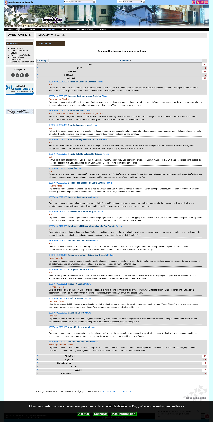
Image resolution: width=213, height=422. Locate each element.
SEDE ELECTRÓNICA (85, 29)
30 (124, 391)
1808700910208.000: (120, 245)
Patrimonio (60, 35)
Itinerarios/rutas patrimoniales (17, 58)
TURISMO (103, 29)
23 (117, 391)
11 (108, 391)
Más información (123, 413)
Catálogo (14, 53)
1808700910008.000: (122, 143)
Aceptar (84, 413)
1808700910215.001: (121, 288)
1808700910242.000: (123, 346)
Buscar (67, 1)
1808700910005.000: (125, 100)
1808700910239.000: (123, 331)
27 (120, 391)
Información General (19, 51)
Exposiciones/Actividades (21, 55)
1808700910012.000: (125, 172)
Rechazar (100, 413)
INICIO (10, 29)
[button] (143, 2)
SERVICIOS (65, 29)
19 (114, 391)
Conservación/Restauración (22, 62)
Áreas (120, 1)
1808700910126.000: (125, 216)
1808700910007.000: (125, 129)
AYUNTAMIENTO (48, 29)
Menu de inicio (16, 48)
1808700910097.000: (121, 201)
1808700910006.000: (122, 115)
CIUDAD (32, 29)
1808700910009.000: (125, 158)
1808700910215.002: (125, 302)
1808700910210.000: (125, 259)
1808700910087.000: (124, 187)
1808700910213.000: (122, 273)
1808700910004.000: (123, 86)
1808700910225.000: (123, 317)
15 (111, 391)
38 (130, 391)
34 (127, 391)
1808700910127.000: (124, 230)
